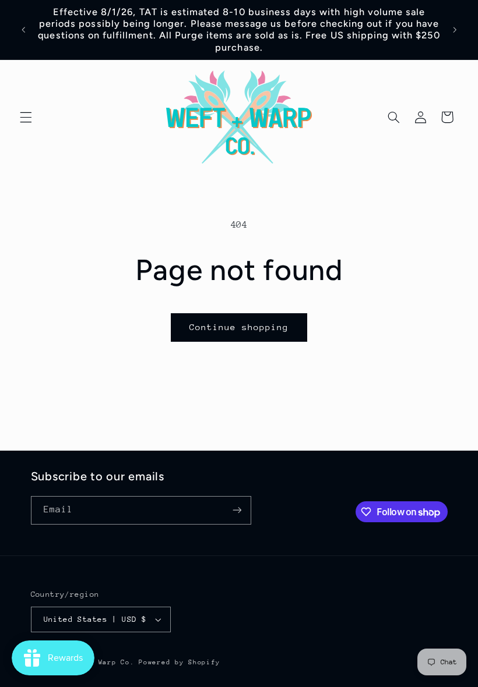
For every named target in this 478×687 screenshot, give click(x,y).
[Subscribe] (236, 510)
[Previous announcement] (23, 30)
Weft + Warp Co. (102, 662)
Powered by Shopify (179, 662)
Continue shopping (239, 327)
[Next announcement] (455, 30)
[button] (25, 117)
